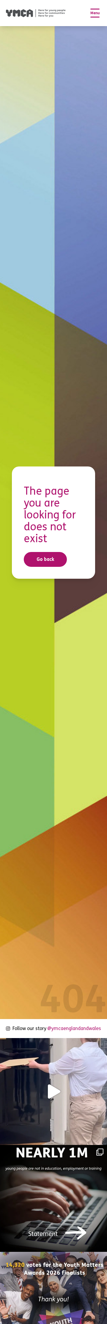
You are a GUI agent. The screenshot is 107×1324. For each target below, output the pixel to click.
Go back (45, 559)
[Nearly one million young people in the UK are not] (53, 1198)
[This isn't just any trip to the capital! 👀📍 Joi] (53, 1091)
